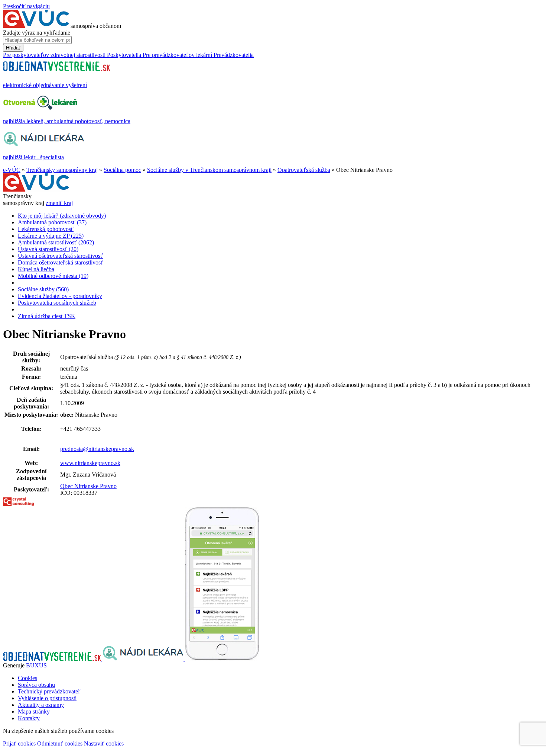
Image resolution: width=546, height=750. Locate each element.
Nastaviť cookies (104, 743)
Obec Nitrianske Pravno (88, 486)
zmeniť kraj (59, 203)
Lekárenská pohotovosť (46, 229)
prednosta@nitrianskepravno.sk (97, 449)
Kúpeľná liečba (36, 269)
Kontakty (29, 718)
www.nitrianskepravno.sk (90, 463)
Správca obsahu (36, 685)
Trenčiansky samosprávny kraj (62, 170)
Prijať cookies (19, 743)
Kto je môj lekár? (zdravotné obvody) (62, 215)
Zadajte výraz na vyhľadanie (36, 32)
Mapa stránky (34, 711)
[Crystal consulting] (18, 504)
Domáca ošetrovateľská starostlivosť (60, 262)
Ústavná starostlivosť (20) (48, 249)
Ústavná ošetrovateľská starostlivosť (60, 256)
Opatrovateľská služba (303, 170)
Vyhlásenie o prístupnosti (47, 698)
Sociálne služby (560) (43, 289)
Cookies (27, 678)
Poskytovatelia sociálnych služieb (57, 302)
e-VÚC (11, 170)
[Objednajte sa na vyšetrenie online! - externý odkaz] (52, 659)
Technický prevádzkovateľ (49, 691)
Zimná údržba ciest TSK (46, 316)
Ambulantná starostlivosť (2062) (56, 242)
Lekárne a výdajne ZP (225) (51, 236)
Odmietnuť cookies (59, 743)
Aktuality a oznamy (41, 705)
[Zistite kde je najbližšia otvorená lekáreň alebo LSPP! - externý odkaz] (222, 659)
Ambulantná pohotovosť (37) (52, 222)
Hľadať (13, 48)
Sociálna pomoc (122, 170)
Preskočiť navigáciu (26, 6)
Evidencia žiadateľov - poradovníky (60, 296)
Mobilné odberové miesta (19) (53, 276)
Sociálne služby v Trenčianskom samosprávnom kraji (209, 170)
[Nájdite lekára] (143, 659)
